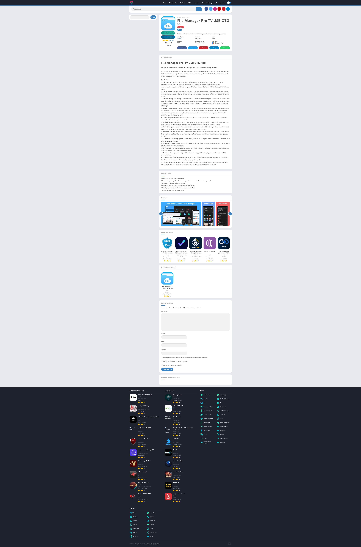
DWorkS (179, 39)
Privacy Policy (173, 3)
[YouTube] (219, 9)
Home (164, 3)
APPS (189, 3)
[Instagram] (215, 9)
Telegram (215, 48)
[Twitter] (211, 9)
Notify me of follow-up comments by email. (175, 361)
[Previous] (161, 214)
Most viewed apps (207, 3)
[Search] (199, 9)
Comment (164, 311)
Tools (187, 17)
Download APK (170, 33)
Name (163, 333)
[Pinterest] (224, 9)
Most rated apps (220, 3)
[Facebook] (206, 9)
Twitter (193, 48)
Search (153, 17)
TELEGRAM (170, 37)
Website (163, 349)
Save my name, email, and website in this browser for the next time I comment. (185, 357)
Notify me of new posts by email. (172, 365)
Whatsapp (225, 48)
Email (163, 341)
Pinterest (204, 48)
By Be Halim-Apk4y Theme (153, 544)
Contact (182, 3)
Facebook (183, 48)
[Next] (230, 214)
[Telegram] (228, 9)
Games (196, 3)
